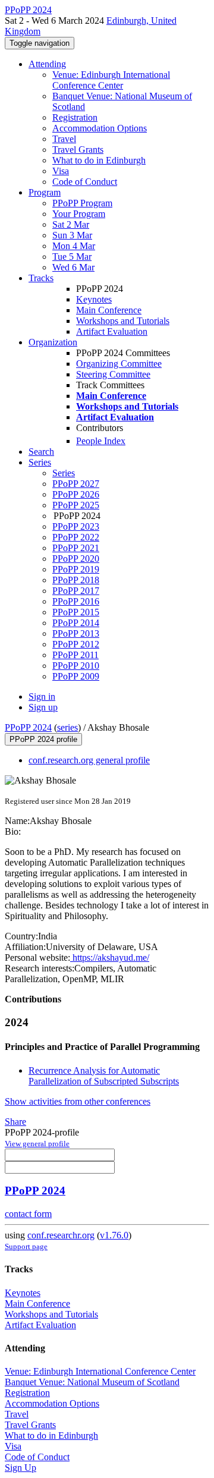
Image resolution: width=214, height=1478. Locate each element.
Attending (47, 64)
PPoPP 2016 (75, 601)
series (67, 727)
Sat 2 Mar (70, 224)
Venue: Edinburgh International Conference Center (111, 80)
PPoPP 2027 (75, 484)
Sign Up (20, 1468)
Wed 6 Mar (73, 267)
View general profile (37, 1143)
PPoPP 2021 (75, 548)
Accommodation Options (99, 128)
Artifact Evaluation (111, 331)
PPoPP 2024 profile (43, 739)
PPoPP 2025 (75, 505)
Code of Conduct (84, 182)
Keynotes (94, 299)
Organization (53, 342)
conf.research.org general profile (89, 760)
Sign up (43, 707)
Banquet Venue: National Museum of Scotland (92, 1382)
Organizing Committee (119, 364)
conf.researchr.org (61, 1235)
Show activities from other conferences (77, 1101)
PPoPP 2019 (75, 569)
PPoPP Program (82, 203)
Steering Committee (113, 374)
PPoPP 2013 (75, 633)
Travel (64, 139)
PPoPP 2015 (75, 612)
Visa (60, 171)
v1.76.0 (114, 1235)
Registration (74, 117)
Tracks (41, 278)
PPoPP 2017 (75, 591)
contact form (28, 1214)
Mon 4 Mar (73, 246)
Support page (26, 1246)
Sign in (42, 696)
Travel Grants (77, 149)
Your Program (78, 214)
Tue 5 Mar (72, 256)
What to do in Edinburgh (99, 160)
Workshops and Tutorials (122, 321)
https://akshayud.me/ (109, 957)
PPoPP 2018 (75, 580)
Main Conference (108, 310)
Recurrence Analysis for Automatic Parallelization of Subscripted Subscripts (104, 1075)
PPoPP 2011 (75, 655)
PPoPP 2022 (75, 537)
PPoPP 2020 (75, 559)
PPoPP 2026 (75, 494)
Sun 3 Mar (72, 235)
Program (45, 192)
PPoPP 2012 (75, 644)
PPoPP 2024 (28, 727)
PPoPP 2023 (75, 526)
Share (15, 1122)
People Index (100, 441)
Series (63, 473)
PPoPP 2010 (75, 666)
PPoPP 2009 (75, 676)
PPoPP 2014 (75, 623)
